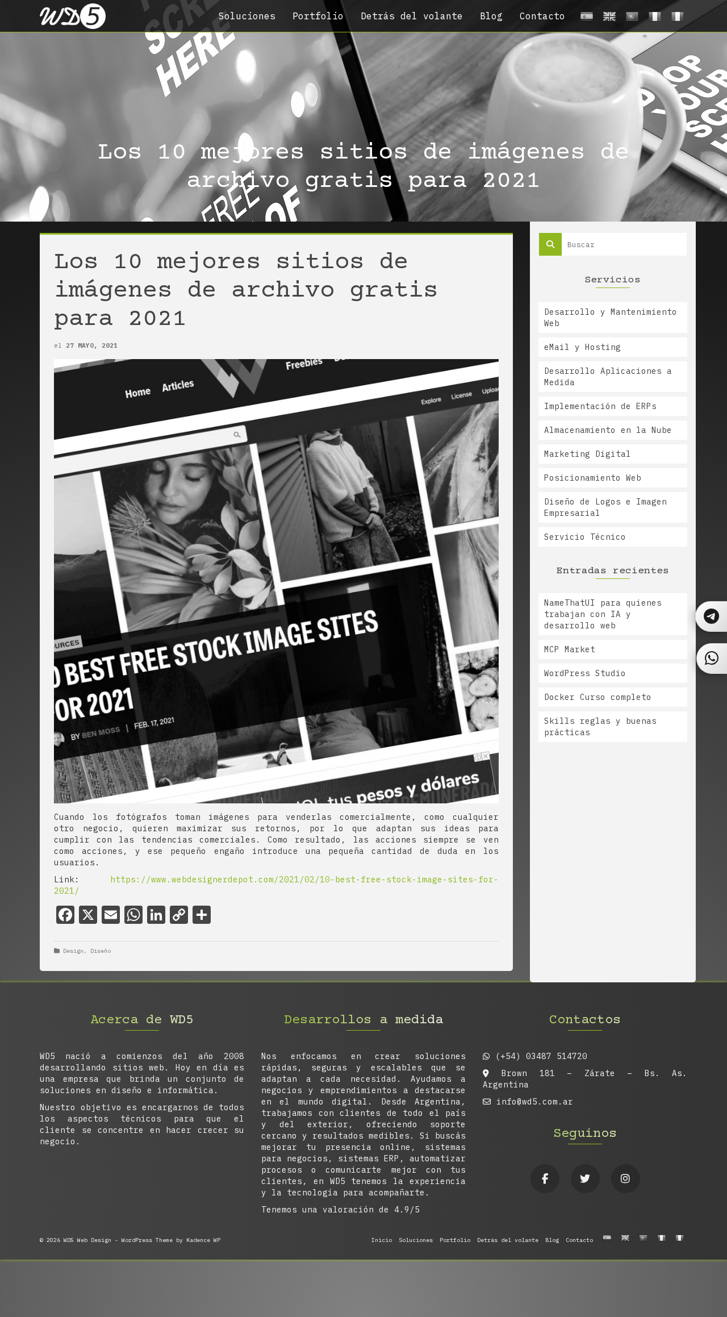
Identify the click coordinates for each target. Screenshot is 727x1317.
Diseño (100, 951)
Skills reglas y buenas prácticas (600, 726)
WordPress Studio (585, 673)
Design (73, 951)
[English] (607, 19)
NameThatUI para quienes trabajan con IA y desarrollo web (603, 614)
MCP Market (569, 649)
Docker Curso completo (597, 697)
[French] (653, 19)
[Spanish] (585, 19)
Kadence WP (203, 1240)
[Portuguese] (630, 19)
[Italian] (676, 19)
